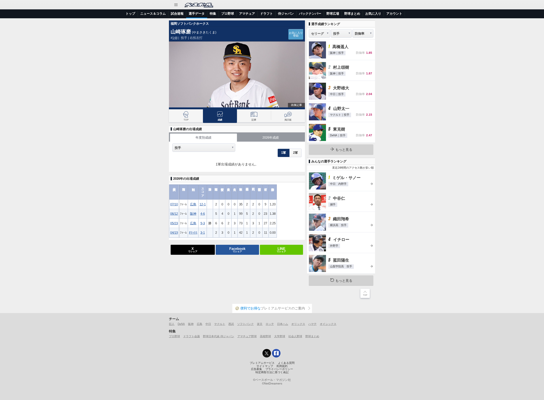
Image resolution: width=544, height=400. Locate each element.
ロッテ (270, 324)
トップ (130, 13)
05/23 (174, 223)
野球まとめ (352, 13)
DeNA (181, 324)
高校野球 (265, 336)
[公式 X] (266, 353)
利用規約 (282, 366)
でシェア (192, 250)
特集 (213, 13)
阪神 (193, 213)
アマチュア (247, 13)
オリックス (298, 324)
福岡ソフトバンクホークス (190, 23)
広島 (193, 204)
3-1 (202, 232)
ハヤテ (312, 324)
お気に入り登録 (296, 34)
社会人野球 (295, 336)
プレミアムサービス (262, 363)
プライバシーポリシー (279, 369)
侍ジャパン (286, 13)
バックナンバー (310, 13)
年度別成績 (203, 137)
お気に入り (373, 13)
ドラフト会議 (191, 336)
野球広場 (332, 13)
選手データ (197, 13)
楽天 (259, 324)
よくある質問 (286, 363)
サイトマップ (264, 366)
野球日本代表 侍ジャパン (218, 336)
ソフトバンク (245, 324)
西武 (231, 324)
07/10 (174, 204)
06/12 (174, 213)
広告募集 (256, 369)
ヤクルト (219, 324)
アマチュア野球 (247, 336)
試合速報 (177, 13)
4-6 (202, 213)
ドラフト (266, 13)
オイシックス (328, 324)
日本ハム (282, 324)
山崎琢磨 (181, 31)
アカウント (394, 13)
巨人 (171, 324)
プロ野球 (227, 13)
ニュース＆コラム (153, 13)
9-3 (202, 223)
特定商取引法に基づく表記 (272, 372)
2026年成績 (270, 137)
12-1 (203, 204)
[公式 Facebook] (276, 353)
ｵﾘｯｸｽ (193, 232)
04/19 (174, 232)
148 (174, 38)
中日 (208, 324)
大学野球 (279, 336)
